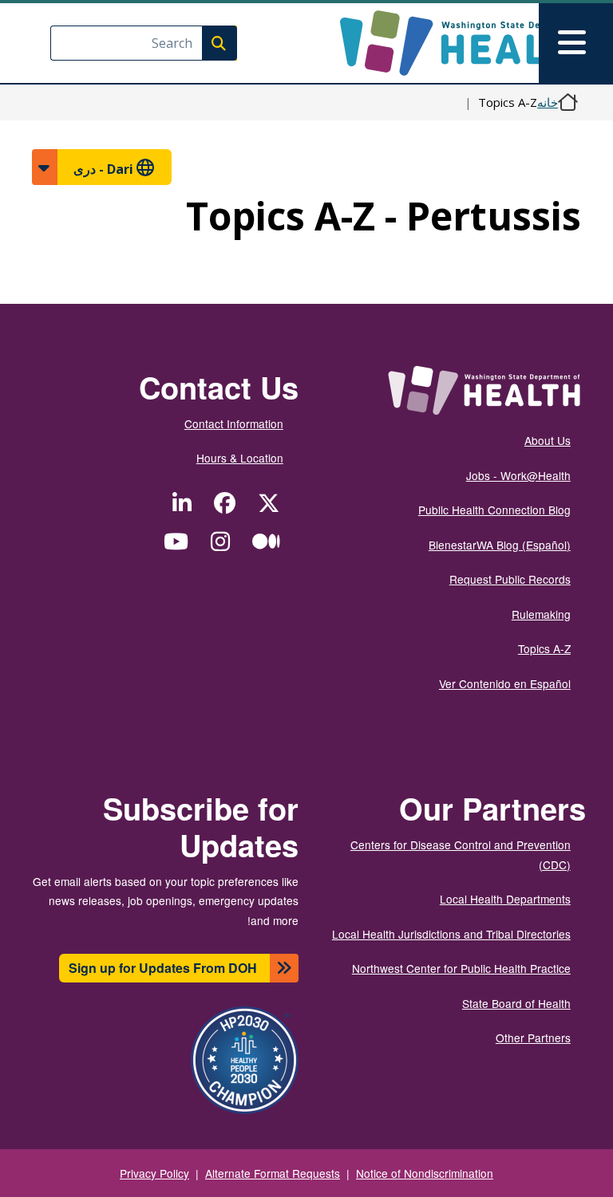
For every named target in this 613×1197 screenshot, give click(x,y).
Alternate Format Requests (272, 1173)
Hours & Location (239, 458)
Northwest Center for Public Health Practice (461, 968)
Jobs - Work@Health (518, 475)
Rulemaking (541, 614)
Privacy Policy (154, 1173)
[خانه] (453, 43)
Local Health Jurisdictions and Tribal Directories (451, 934)
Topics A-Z (544, 648)
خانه (547, 102)
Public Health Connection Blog (494, 510)
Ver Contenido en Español (505, 683)
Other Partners (533, 1037)
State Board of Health (516, 1003)
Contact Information (233, 423)
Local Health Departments (505, 899)
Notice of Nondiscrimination (424, 1173)
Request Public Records (510, 579)
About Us (547, 440)
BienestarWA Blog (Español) (500, 545)
